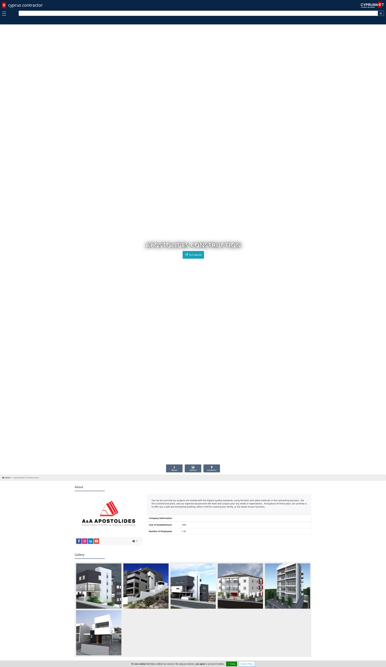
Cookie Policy (246, 664)
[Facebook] (79, 541)
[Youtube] (96, 541)
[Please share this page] (134, 541)
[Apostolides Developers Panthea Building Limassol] (193, 586)
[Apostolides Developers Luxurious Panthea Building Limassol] (98, 586)
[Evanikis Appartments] (287, 586)
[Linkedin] (90, 541)
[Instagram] (84, 541)
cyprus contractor (25, 5)
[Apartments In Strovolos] (240, 586)
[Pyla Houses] (98, 632)
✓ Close (232, 664)
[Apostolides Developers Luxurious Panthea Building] (146, 586)
